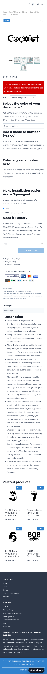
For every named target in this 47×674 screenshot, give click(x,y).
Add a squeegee (14, 213)
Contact (5, 590)
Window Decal (14, 298)
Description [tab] (8, 306)
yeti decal (23, 298)
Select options (13, 525)
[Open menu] (42, 4)
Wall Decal (6, 298)
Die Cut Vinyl (14, 291)
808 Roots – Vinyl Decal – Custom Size (33, 554)
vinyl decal (38, 296)
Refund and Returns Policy (12, 613)
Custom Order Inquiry (11, 593)
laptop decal (22, 296)
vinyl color (30, 296)
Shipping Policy (8, 616)
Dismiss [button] (23, 670)
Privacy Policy (8, 610)
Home (5, 583)
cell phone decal (29, 293)
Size (4, 97)
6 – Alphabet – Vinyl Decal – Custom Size (12, 554)
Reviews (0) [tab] (8, 311)
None (7, 209)
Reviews (6, 596)
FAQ (4, 623)
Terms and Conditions (11, 620)
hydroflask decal (12, 296)
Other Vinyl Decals (25, 291)
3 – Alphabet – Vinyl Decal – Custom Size (12, 513)
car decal (20, 293)
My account (7, 626)
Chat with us (36, 670)
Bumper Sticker (11, 293)
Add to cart (31, 250)
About (5, 587)
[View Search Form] (37, 4)
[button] (42, 21)
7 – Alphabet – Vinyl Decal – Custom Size (34, 513)
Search (5, 606)
